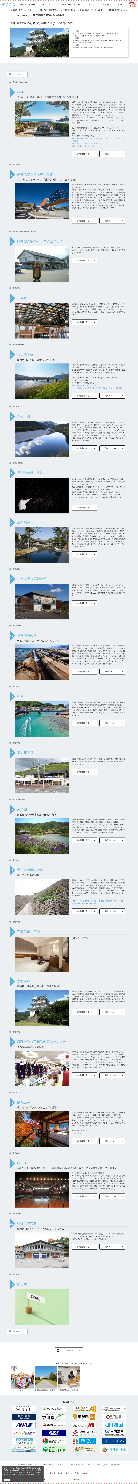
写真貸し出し (80, 1465)
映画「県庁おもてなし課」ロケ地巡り (85, 143)
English (52, 1473)
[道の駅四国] (24, 1441)
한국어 (77, 1473)
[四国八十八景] (54, 1449)
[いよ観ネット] (84, 1409)
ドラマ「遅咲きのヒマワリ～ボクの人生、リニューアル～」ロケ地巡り (97, 388)
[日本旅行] (24, 1433)
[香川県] (54, 1417)
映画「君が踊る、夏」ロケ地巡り (84, 146)
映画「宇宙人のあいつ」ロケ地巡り (84, 385)
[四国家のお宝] (114, 1449)
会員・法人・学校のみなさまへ (98, 1465)
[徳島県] (24, 1417)
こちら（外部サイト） (80, 1133)
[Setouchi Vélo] (114, 1441)
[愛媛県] (84, 1417)
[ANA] (24, 1425)
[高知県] (114, 1417)
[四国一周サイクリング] (84, 1441)
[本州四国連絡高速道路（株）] (114, 1433)
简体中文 (69, 1473)
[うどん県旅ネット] (54, 1409)
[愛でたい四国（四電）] (84, 1449)
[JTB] (84, 1425)
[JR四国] (114, 1425)
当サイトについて (34, 1465)
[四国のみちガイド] (24, 1449)
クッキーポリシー (22, 1474)
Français (85, 1473)
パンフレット (60, 1465)
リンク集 (70, 1465)
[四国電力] (84, 1433)
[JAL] (54, 1425)
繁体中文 (61, 1473)
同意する (7, 1480)
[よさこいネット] (114, 1409)
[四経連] (54, 1433)
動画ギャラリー (48, 1465)
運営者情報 (21, 1465)
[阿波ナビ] (24, 1409)
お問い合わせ (115, 1465)
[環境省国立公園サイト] (54, 1441)
